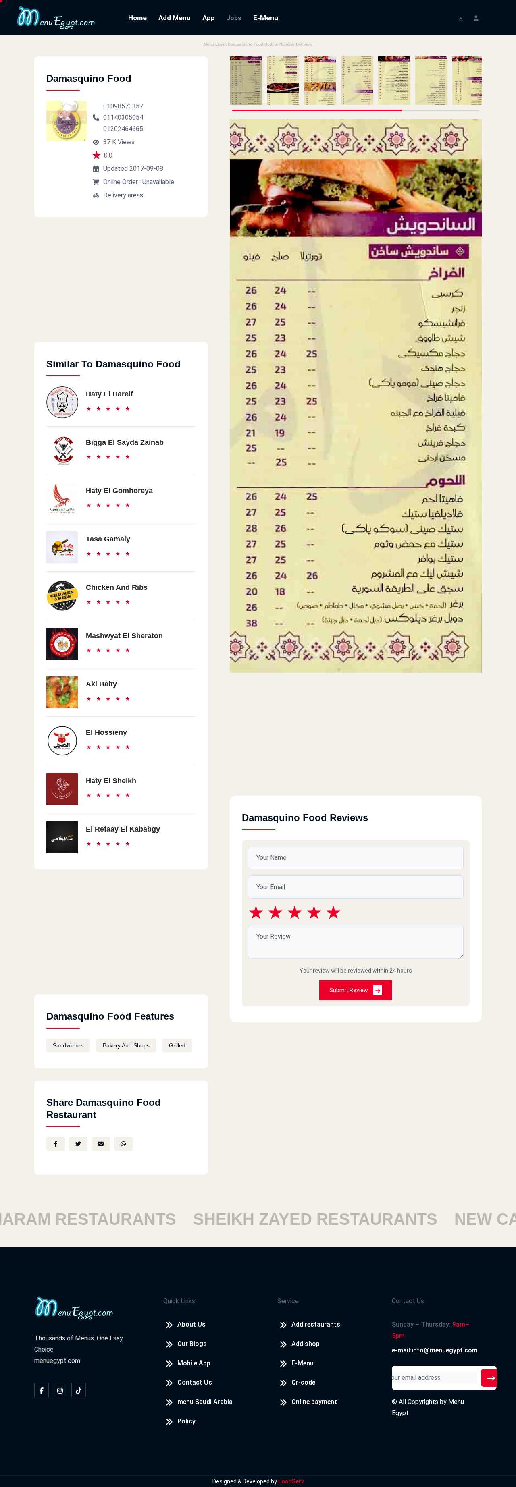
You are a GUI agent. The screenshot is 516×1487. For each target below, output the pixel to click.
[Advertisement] (121, 285)
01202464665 (123, 129)
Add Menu (174, 18)
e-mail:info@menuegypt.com (435, 1350)
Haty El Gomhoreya (119, 491)
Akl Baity (101, 684)
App (208, 18)
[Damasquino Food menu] (246, 80)
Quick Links (179, 1301)
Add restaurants (315, 1324)
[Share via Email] (101, 1144)
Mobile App (193, 1363)
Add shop (305, 1344)
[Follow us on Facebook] (41, 1390)
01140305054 (123, 117)
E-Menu (265, 18)
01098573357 (123, 106)
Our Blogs (192, 1344)
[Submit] (491, 1378)
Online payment (314, 1402)
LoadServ (291, 1481)
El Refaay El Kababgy (123, 829)
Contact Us (194, 1382)
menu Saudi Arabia (205, 1402)
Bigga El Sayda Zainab (125, 442)
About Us (191, 1324)
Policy (186, 1421)
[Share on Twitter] (78, 1144)
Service (288, 1301)
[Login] (476, 17)
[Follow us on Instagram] (60, 1390)
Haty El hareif (109, 394)
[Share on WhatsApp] (123, 1144)
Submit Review (349, 990)
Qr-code (303, 1382)
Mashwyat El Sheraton (124, 636)
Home (137, 18)
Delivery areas (123, 195)
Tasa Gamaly (108, 539)
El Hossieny (106, 732)
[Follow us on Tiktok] (78, 1390)
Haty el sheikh (111, 781)
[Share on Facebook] (55, 1144)
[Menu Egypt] (56, 17)
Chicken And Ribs (117, 587)
